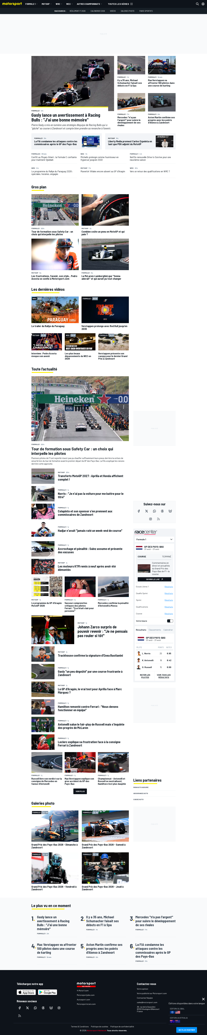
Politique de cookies (99, 1026)
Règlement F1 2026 (77, 11)
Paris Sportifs (146, 11)
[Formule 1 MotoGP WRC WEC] (154, 539)
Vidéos (113, 11)
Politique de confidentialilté (122, 1026)
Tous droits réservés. (117, 1030)
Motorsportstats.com (86, 1004)
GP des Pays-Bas (154, 546)
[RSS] (158, 519)
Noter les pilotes (145, 676)
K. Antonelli (147, 660)
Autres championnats (88, 4)
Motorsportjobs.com (85, 995)
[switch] (169, 621)
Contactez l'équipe (145, 998)
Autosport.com (83, 999)
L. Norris (146, 653)
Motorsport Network (96, 1030)
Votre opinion (142, 989)
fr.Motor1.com (83, 990)
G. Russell (147, 667)
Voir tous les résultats (164, 676)
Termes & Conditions (80, 1026)
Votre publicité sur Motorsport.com (152, 993)
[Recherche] (197, 4)
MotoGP (46, 4)
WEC (68, 4)
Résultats (169, 587)
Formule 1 (30, 4)
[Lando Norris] (138, 653)
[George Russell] (138, 667)
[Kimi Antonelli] (138, 660)
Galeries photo (127, 11)
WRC (58, 4)
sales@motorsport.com (147, 1002)
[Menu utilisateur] (203, 4)
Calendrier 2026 (98, 11)
